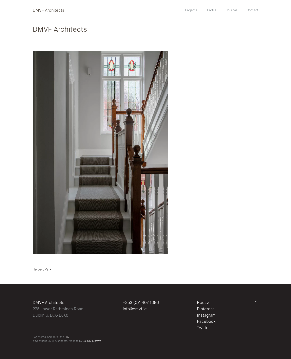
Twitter (203, 328)
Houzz (203, 303)
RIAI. (67, 337)
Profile (211, 10)
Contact (252, 10)
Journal (231, 10)
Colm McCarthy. (92, 341)
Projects (191, 10)
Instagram (206, 315)
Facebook (206, 322)
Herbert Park (42, 269)
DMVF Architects (48, 11)
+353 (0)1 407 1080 (141, 303)
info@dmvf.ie (135, 309)
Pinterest (205, 309)
